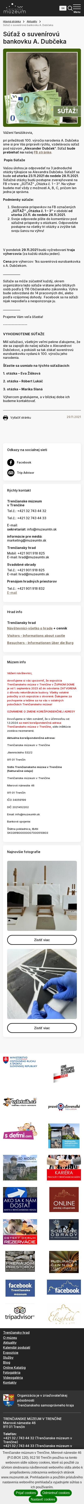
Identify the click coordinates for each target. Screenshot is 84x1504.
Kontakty (10, 1382)
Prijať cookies (26, 1493)
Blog (6, 1362)
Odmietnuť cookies (56, 1493)
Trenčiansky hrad (16, 1332)
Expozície (10, 1353)
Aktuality (32, 21)
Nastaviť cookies (43, 1499)
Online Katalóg (14, 1367)
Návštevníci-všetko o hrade (30, 628)
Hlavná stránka (12, 21)
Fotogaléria (11, 1372)
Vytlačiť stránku (20, 417)
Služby (8, 1357)
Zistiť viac (42, 940)
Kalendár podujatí (16, 1347)
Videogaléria (13, 1378)
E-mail (12, 593)
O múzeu (10, 1338)
